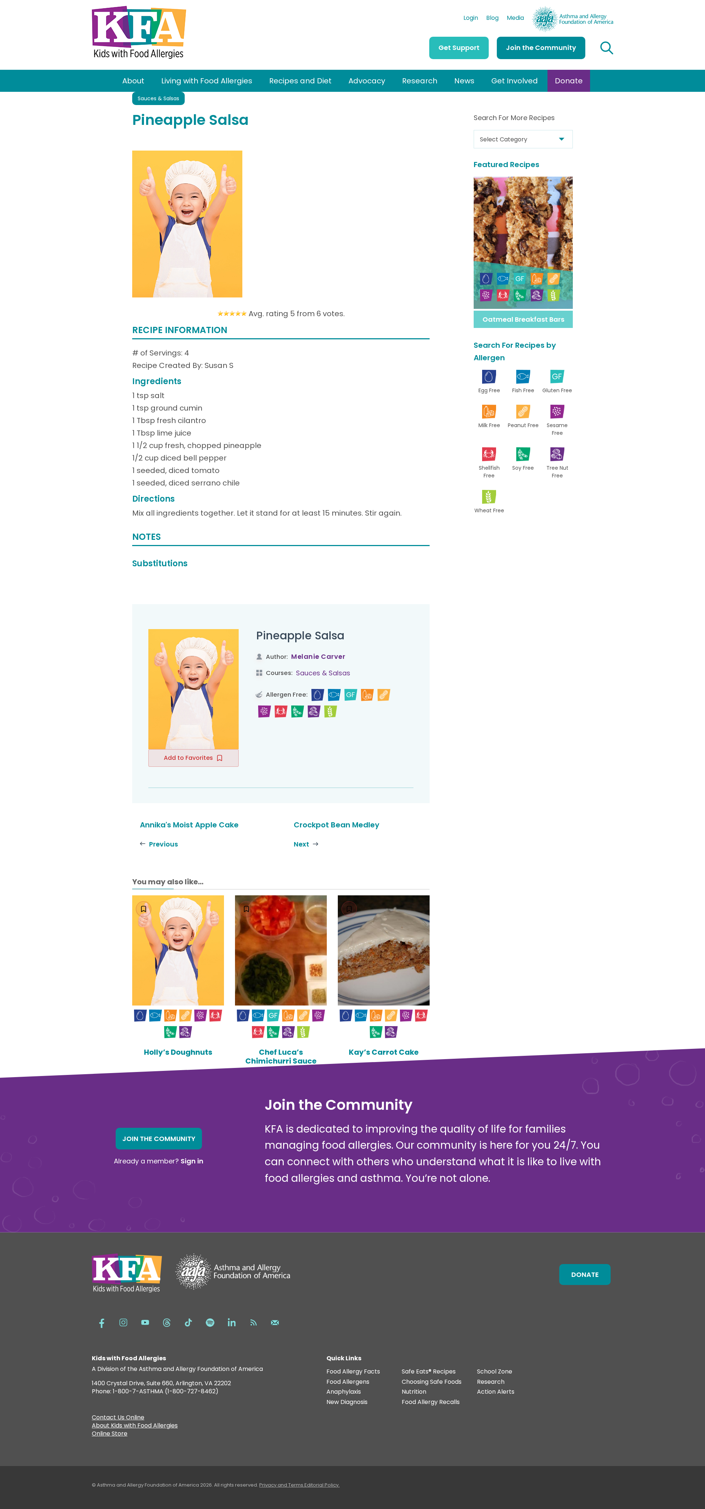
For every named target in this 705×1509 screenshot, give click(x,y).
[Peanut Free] (383, 695)
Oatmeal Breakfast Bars (523, 319)
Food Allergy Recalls (431, 1402)
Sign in (192, 1161)
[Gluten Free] (350, 695)
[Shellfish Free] (281, 711)
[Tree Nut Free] (314, 711)
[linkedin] (232, 1322)
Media (515, 18)
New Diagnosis (347, 1402)
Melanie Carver (318, 656)
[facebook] (102, 1322)
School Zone (494, 1372)
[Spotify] (210, 1322)
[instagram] (123, 1322)
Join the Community (541, 47)
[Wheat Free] (330, 711)
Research (419, 81)
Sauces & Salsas (158, 98)
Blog (492, 18)
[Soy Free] (297, 711)
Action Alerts (495, 1392)
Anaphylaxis (343, 1392)
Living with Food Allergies (206, 81)
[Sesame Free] (264, 711)
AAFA (605, 9)
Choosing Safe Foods (432, 1382)
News (464, 81)
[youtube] (145, 1322)
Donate (569, 81)
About (133, 81)
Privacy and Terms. (281, 1484)
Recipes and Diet (300, 81)
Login (470, 18)
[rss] (253, 1322)
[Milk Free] (367, 695)
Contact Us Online (118, 1418)
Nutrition (414, 1392)
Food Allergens (347, 1382)
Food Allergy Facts (353, 1372)
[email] (275, 1322)
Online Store (109, 1434)
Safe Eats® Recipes (429, 1372)
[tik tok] (188, 1322)
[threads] (167, 1322)
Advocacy (366, 81)
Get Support (459, 47)
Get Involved (514, 81)
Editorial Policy (321, 1484)
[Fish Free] (334, 695)
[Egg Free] (317, 695)
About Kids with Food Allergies (135, 1426)
